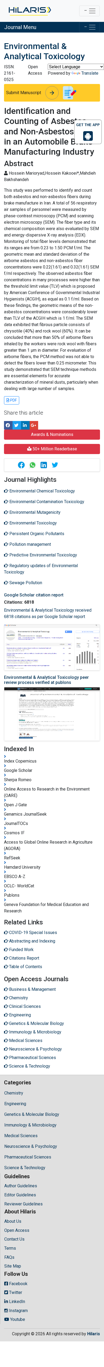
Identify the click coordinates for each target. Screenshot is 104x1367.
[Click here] (29, 11)
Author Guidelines (20, 1185)
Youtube (17, 1319)
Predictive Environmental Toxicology (42, 555)
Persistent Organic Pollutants (36, 533)
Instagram (18, 1310)
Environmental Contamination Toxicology (46, 501)
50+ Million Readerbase (54, 448)
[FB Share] (8, 425)
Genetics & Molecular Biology (31, 1114)
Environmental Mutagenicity (34, 512)
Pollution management (29, 544)
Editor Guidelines (20, 1194)
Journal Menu (20, 27)
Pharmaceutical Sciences (27, 1157)
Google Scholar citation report (33, 595)
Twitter (15, 1292)
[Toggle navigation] (89, 11)
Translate (89, 73)
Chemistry (13, 1093)
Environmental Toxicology (32, 523)
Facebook (17, 1283)
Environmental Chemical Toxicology (41, 491)
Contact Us (14, 1239)
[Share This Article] (21, 465)
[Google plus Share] (34, 425)
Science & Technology (24, 1167)
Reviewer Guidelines (23, 1203)
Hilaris (93, 1333)
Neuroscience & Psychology (30, 1146)
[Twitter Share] (17, 425)
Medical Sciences (21, 1135)
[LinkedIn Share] (25, 425)
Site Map (12, 1266)
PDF (13, 400)
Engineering (15, 1103)
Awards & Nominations (52, 434)
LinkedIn (16, 1301)
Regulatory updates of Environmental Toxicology (41, 569)
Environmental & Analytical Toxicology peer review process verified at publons (46, 680)
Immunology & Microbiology (30, 1125)
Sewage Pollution (25, 582)
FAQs (9, 1257)
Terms (10, 1248)
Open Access (16, 1230)
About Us (12, 1221)
